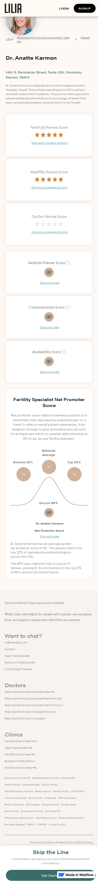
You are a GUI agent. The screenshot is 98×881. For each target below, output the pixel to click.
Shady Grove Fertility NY (17, 777)
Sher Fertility (12, 811)
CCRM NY (42, 824)
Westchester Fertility (32, 811)
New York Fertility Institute (19, 791)
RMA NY (31, 824)
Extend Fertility (57, 824)
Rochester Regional (15, 824)
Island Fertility (12, 784)
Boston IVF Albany (14, 804)
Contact (10, 649)
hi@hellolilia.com (16, 642)
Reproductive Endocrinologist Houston (30, 711)
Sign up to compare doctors (49, 142)
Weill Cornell (35, 797)
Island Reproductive (46, 817)
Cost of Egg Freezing (18, 669)
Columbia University (16, 797)
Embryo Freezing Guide (20, 662)
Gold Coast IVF (53, 811)
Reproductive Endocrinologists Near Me (43, 40)
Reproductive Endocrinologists (25, 718)
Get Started (50, 875)
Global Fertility (50, 784)
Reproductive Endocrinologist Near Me (30, 691)
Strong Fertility (61, 791)
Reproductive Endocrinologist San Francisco (34, 705)
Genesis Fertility (50, 804)
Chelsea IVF (50, 797)
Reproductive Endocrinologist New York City (33, 698)
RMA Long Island (67, 797)
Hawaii (85, 38)
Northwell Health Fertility (46, 777)
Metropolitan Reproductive (19, 817)
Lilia (8, 39)
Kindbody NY (68, 777)
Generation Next (31, 784)
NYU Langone (33, 804)
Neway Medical (43, 791)
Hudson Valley (68, 804)
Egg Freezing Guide (17, 655)
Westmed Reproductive (71, 817)
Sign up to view (49, 282)
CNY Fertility (78, 791)
